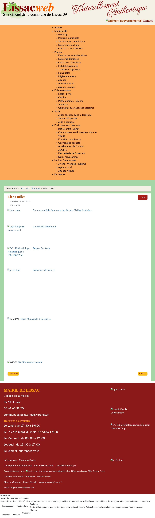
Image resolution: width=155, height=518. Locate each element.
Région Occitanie (41, 248)
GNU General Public (96, 471)
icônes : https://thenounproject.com (19, 488)
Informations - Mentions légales (20, 460)
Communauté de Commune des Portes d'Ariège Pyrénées (62, 210)
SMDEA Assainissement (30, 363)
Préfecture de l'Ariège (44, 270)
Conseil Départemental (44, 227)
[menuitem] (58, 27)
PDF (143, 197)
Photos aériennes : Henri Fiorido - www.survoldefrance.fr (33, 482)
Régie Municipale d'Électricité (36, 319)
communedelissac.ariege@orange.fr (26, 414)
